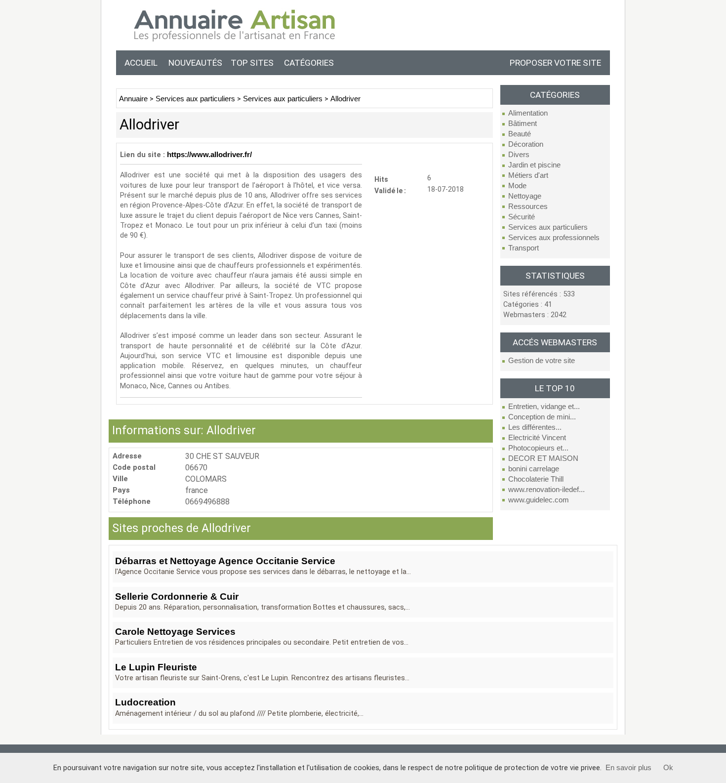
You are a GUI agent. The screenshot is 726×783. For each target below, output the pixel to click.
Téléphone (132, 501)
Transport (523, 248)
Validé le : (390, 190)
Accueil (141, 63)
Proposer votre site (555, 63)
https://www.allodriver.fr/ (209, 155)
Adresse (127, 456)
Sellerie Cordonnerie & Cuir (177, 596)
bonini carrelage (533, 469)
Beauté (519, 134)
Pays (121, 490)
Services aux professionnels (554, 238)
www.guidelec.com (538, 500)
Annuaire (133, 99)
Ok (668, 768)
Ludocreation (145, 702)
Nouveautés (195, 63)
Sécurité (521, 217)
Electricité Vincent (537, 438)
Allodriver (345, 99)
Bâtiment (522, 123)
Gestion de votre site (541, 361)
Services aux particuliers (548, 227)
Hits (381, 179)
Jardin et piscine (534, 165)
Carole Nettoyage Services (175, 631)
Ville (120, 479)
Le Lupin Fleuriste (156, 667)
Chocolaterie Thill (536, 479)
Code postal (134, 467)
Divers (518, 155)
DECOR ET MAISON (543, 458)
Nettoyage (524, 196)
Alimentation (528, 113)
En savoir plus (628, 768)
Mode (517, 186)
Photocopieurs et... (538, 448)
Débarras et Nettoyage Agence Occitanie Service (225, 561)
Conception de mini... (542, 417)
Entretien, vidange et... (544, 407)
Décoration (525, 144)
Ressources (528, 206)
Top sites (252, 63)
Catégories (309, 63)
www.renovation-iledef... (546, 490)
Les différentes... (535, 427)
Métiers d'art (528, 175)
